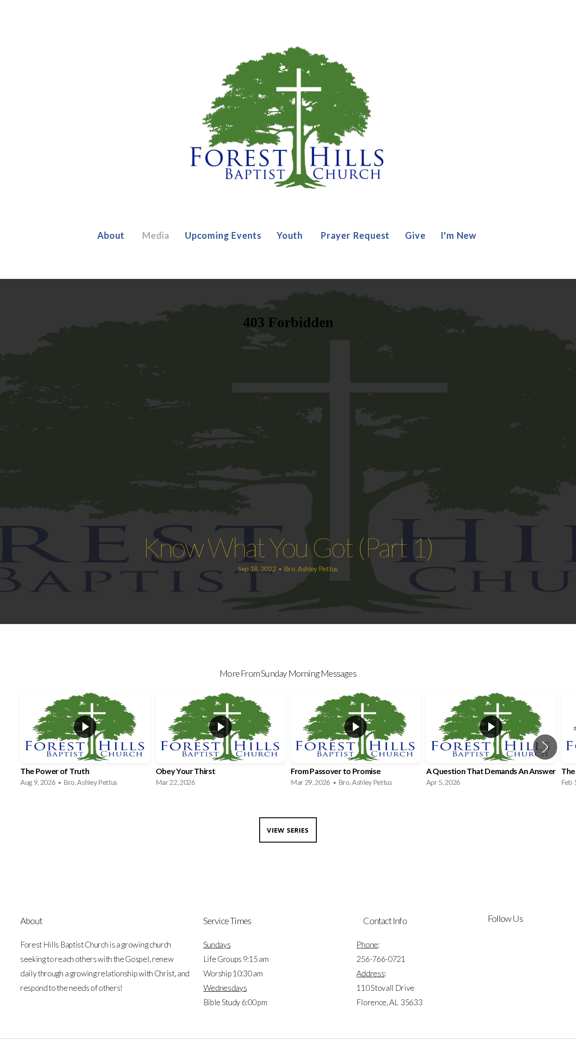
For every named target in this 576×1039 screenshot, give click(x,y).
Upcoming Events (223, 235)
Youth (291, 235)
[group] (85, 741)
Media (156, 235)
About (112, 235)
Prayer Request (355, 235)
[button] (545, 747)
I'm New (459, 235)
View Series (288, 829)
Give (415, 235)
